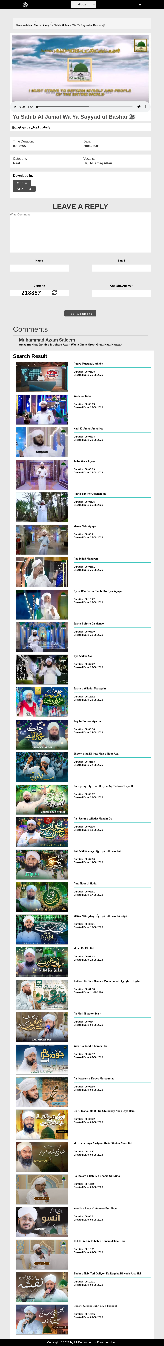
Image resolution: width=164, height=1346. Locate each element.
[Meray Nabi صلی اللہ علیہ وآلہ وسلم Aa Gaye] (42, 930)
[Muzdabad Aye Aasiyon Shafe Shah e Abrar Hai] (42, 1157)
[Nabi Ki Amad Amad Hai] (42, 442)
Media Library (42, 25)
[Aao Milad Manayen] (42, 572)
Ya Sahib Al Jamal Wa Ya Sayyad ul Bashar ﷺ (77, 25)
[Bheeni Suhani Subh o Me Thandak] (42, 1320)
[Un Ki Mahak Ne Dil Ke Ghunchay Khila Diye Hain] (42, 1125)
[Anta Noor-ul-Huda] (42, 897)
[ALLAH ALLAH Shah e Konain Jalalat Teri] (42, 1255)
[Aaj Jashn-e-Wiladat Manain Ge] (42, 832)
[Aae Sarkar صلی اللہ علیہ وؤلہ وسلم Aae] (42, 865)
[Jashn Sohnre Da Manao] (42, 637)
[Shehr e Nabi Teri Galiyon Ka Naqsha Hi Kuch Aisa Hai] (42, 1287)
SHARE (23, 189)
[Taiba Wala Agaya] (42, 475)
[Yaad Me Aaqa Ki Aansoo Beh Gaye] (42, 1222)
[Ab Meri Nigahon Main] (42, 1027)
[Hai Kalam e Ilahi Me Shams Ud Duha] (42, 1189)
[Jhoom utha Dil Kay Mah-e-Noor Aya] (42, 767)
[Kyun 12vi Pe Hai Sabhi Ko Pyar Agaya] (42, 605)
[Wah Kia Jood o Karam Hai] (42, 1060)
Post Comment (80, 313)
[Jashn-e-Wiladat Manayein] (42, 702)
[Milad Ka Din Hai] (42, 962)
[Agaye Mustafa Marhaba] (42, 377)
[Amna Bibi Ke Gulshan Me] (42, 507)
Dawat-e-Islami (24, 25)
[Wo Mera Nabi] (42, 410)
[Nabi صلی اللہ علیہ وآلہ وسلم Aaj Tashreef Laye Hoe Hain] (42, 800)
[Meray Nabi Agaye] (42, 540)
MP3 (21, 183)
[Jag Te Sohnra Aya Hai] (42, 735)
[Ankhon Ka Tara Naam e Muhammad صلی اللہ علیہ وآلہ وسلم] (42, 995)
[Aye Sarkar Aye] (42, 670)
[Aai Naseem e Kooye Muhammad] (42, 1092)
